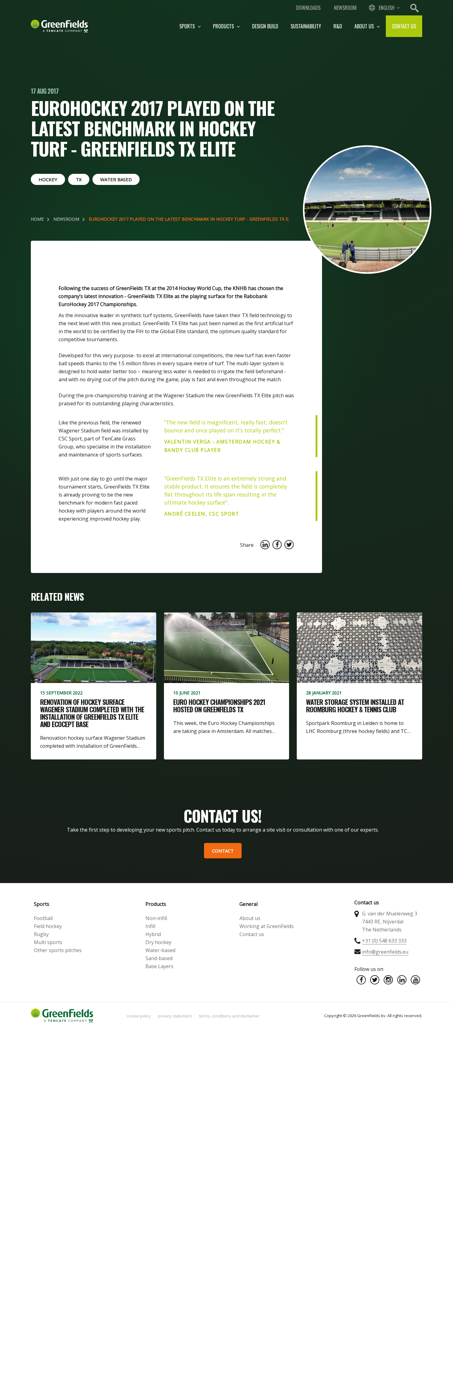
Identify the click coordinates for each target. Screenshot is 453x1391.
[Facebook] (361, 980)
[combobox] (383, 7)
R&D (337, 26)
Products (224, 26)
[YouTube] (415, 980)
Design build (265, 26)
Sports (187, 26)
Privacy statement (175, 1016)
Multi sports (48, 942)
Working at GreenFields (266, 926)
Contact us (404, 26)
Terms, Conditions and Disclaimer (229, 1016)
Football (43, 918)
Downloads (308, 7)
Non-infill (156, 918)
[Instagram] (388, 980)
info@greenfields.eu (385, 951)
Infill (150, 926)
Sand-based (159, 958)
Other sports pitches (58, 950)
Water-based (160, 950)
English (386, 7)
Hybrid (153, 934)
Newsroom (345, 7)
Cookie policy (139, 1016)
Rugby (41, 934)
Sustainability (306, 26)
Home (37, 219)
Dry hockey (158, 942)
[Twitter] (375, 980)
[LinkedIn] (402, 980)
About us (364, 26)
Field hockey (48, 926)
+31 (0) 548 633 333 (384, 940)
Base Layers (159, 966)
